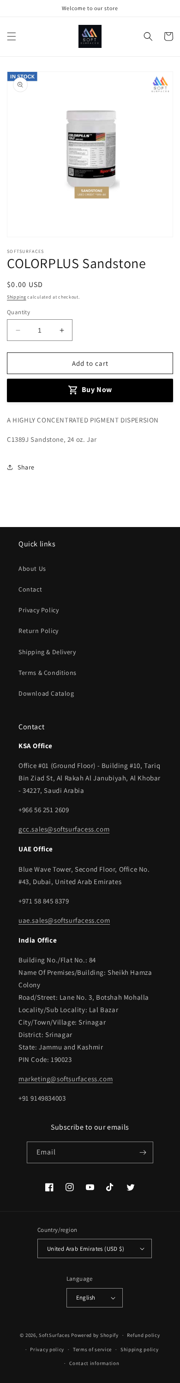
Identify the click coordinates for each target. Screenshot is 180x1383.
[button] (11, 36)
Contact (30, 589)
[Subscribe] (142, 1152)
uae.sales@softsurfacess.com (64, 920)
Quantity (18, 312)
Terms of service (92, 1349)
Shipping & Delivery (47, 652)
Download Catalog (46, 693)
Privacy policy (47, 1349)
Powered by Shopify (95, 1335)
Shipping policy (139, 1349)
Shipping (16, 297)
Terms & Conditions (47, 672)
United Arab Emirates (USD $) (85, 1249)
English (86, 1297)
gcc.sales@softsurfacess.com (63, 829)
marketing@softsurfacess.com (65, 1078)
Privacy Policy (38, 610)
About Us (32, 568)
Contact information (94, 1363)
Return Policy (38, 631)
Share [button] (26, 467)
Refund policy (143, 1335)
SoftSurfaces (54, 1335)
